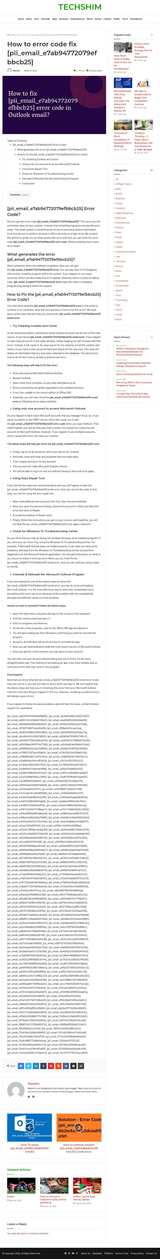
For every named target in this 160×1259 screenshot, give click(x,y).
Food (118, 232)
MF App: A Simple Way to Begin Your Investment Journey (143, 98)
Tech (36, 19)
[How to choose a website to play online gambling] (54, 1186)
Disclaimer (97, 1253)
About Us (85, 1253)
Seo (118, 276)
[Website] (29, 1097)
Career (119, 203)
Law (118, 256)
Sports (119, 290)
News (29, 19)
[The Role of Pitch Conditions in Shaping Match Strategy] (123, 125)
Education (121, 218)
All (18, 35)
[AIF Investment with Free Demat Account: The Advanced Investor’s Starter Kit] (123, 83)
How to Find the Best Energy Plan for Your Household (143, 50)
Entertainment (77, 19)
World (89, 19)
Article (119, 193)
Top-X (125, 19)
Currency (120, 208)
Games (98, 19)
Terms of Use (121, 1253)
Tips (118, 305)
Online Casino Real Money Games (84, 1198)
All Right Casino (123, 184)
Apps (54, 19)
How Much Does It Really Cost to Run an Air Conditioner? (122, 62)
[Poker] (21, 1186)
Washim (16, 70)
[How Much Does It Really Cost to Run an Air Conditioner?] (123, 47)
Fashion (107, 19)
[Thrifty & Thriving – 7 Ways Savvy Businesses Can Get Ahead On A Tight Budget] (144, 125)
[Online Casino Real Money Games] (87, 1186)
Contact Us (151, 1253)
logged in (24, 1233)
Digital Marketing (124, 213)
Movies (119, 266)
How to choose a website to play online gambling (53, 1199)
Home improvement (126, 251)
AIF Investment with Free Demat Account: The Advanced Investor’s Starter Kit (122, 101)
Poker (10, 1196)
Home (21, 19)
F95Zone (108, 1253)
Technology (122, 300)
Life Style (45, 19)
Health (116, 19)
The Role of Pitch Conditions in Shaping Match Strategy (123, 140)
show (25, 195)
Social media (122, 285)
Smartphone (136, 19)
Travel (119, 314)
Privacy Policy (137, 1253)
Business (63, 19)
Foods (119, 237)
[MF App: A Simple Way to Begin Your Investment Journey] (144, 83)
